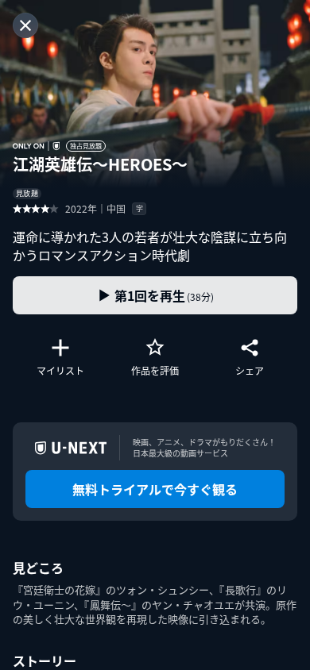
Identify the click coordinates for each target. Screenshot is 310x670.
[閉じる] (25, 25)
